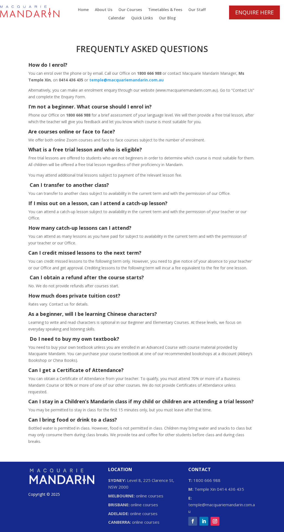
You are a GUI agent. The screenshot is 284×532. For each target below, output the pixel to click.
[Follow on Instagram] (215, 521)
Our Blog (167, 18)
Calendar (116, 18)
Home (83, 10)
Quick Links (142, 18)
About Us (103, 10)
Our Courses (130, 10)
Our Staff (197, 10)
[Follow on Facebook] (192, 521)
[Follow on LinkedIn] (203, 521)
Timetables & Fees (165, 10)
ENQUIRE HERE (254, 12)
